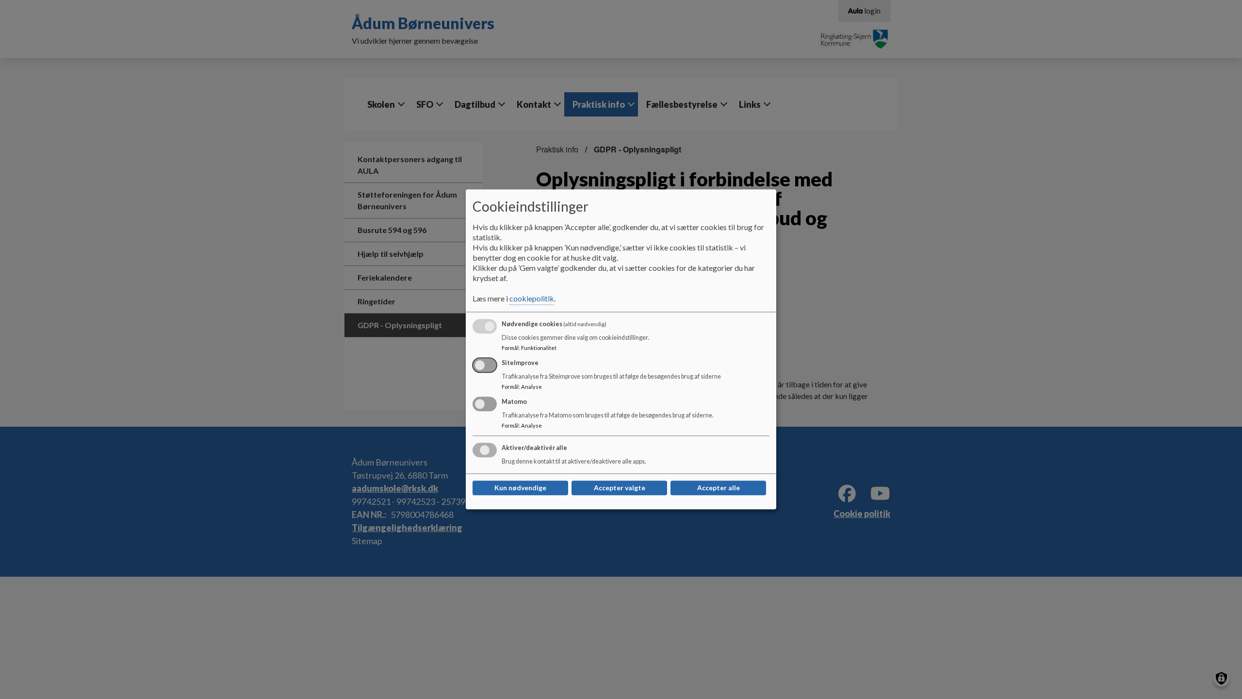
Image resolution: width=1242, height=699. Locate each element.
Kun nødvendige (520, 488)
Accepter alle (718, 488)
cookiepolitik (531, 298)
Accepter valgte (619, 488)
